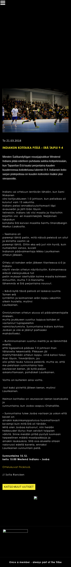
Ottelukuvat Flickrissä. (16, 467)
